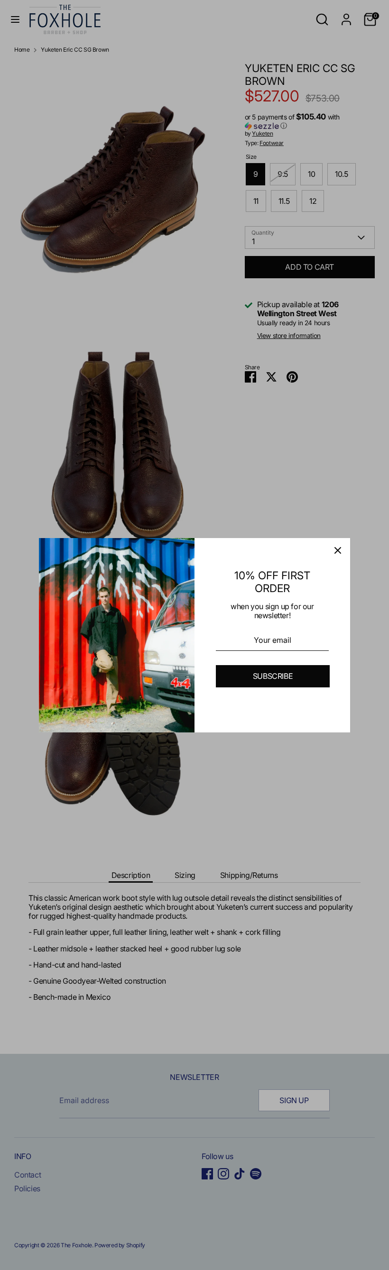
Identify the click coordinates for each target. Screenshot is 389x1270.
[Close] (337, 550)
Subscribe (273, 676)
